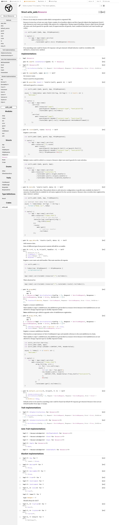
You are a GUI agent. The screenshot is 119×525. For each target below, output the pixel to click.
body (3, 116)
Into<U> (3, 92)
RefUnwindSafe (52, 433)
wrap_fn (3, 46)
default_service (5, 28)
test (3, 133)
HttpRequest (5, 149)
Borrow (32, 464)
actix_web (8, 107)
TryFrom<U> (4, 97)
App (3, 144)
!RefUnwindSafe (5, 62)
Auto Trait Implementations (8, 59)
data (2, 26)
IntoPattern (40, 62)
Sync (49, 440)
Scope (4, 162)
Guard (39, 82)
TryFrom (35, 504)
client (3, 118)
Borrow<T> (4, 82)
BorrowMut (33, 471)
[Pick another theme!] (19, 5)
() (45, 68)
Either (3, 171)
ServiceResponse (78, 68)
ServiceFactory (32, 68)
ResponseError (6, 190)
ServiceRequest (59, 68)
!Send (2, 65)
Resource (4, 157)
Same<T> (3, 94)
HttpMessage (5, 185)
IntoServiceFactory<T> (7, 55)
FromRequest (5, 182)
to (1, 41)
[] (100, 12)
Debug (37, 398)
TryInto (35, 510)
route (2, 38)
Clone (62, 326)
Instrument (4, 89)
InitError (31, 398)
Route (3, 160)
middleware (5, 131)
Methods (8, 20)
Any (2, 79)
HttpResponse (6, 152)
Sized (37, 461)
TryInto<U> (4, 99)
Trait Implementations (9, 50)
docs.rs (90, 1)
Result (4, 198)
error (3, 123)
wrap (2, 43)
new (2, 36)
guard (2, 31)
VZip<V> (3, 102)
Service (39, 300)
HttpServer (5, 155)
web (3, 136)
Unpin (2, 70)
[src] (103, 12)
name (2, 33)
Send (49, 436)
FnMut (29, 326)
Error (3, 147)
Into (34, 488)
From (31, 477)
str (46, 73)
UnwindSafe (51, 449)
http (3, 128)
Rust (98, 1)
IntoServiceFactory (34, 394)
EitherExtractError (7, 173)
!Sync (2, 67)
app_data (3, 23)
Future (30, 255)
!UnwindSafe (4, 72)
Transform (31, 300)
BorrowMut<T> (5, 84)
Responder (5, 187)
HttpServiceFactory (6, 53)
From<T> (3, 87)
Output (30, 497)
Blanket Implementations (9, 76)
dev (3, 121)
